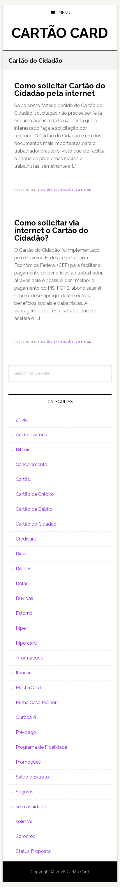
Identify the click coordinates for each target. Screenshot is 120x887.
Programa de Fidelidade (41, 747)
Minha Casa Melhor (36, 702)
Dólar (21, 583)
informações (29, 658)
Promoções (28, 762)
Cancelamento (31, 464)
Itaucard (24, 673)
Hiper (21, 628)
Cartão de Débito (34, 509)
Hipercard (26, 643)
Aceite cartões (31, 435)
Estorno (24, 613)
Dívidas (23, 568)
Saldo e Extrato (32, 777)
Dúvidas (24, 598)
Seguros (24, 792)
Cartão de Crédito (35, 494)
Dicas (22, 554)
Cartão (23, 479)
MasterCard (28, 687)
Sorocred (26, 836)
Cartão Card (60, 33)
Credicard (26, 539)
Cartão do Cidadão (55, 190)
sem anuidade (31, 806)
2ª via (22, 420)
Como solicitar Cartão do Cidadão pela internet (59, 89)
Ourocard (26, 717)
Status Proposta (33, 851)
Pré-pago (26, 732)
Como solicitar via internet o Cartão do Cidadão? (51, 230)
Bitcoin (23, 449)
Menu (64, 12)
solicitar (83, 190)
